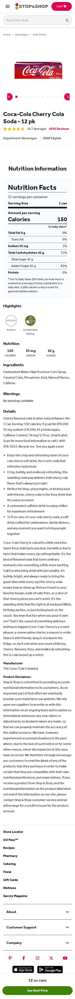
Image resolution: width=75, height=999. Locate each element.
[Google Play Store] (50, 969)
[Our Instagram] (37, 958)
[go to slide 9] (52, 97)
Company (14, 942)
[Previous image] (9, 97)
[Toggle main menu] (7, 6)
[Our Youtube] (65, 958)
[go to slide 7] (43, 97)
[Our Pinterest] (10, 958)
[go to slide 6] (38, 97)
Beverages (21, 34)
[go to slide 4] (30, 97)
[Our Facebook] (24, 958)
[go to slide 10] (56, 97)
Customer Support (21, 927)
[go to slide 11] (60, 97)
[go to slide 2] (21, 97)
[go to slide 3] (25, 97)
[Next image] (68, 97)
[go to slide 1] (16, 97)
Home (7, 34)
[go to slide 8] (47, 97)
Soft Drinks (40, 34)
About (11, 912)
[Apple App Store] (23, 969)
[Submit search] (67, 20)
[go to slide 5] (34, 97)
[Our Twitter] (51, 958)
